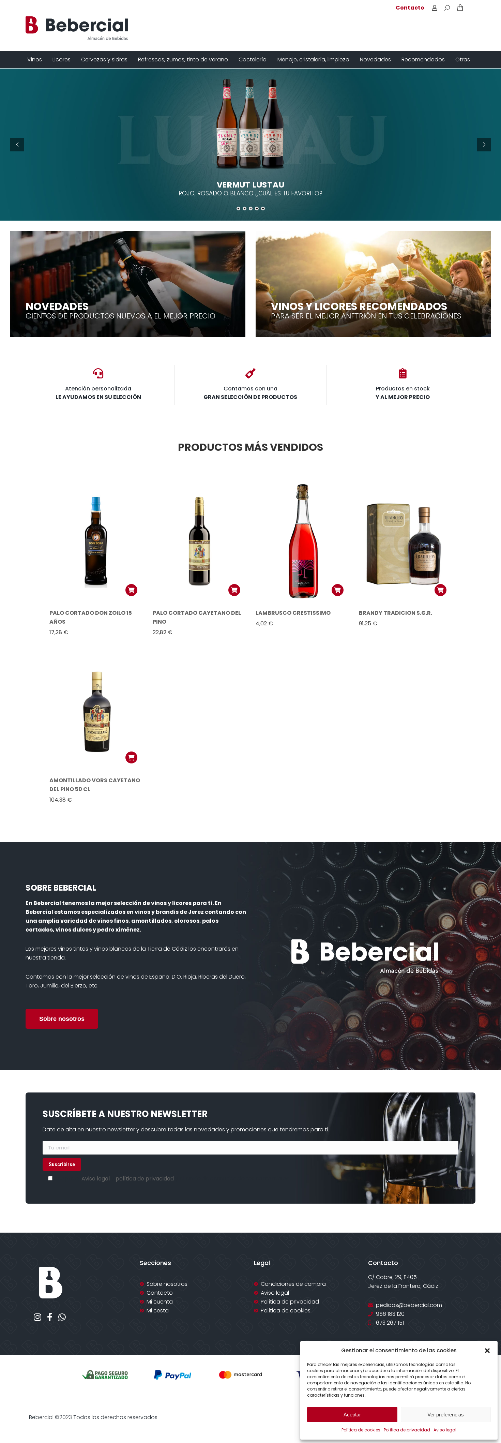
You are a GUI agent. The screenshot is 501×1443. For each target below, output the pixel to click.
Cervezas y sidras (104, 59)
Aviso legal (445, 1430)
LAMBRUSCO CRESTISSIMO (293, 613)
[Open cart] (460, 7)
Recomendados (423, 59)
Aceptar (352, 1414)
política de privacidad (145, 1178)
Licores (61, 59)
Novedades (375, 59)
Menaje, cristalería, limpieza (313, 59)
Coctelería (253, 59)
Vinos (34, 59)
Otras (462, 59)
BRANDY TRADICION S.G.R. (395, 613)
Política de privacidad (407, 1430)
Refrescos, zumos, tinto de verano (183, 59)
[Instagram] (37, 1317)
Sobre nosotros (62, 1018)
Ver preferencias (445, 1414)
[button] (487, 1350)
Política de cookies (360, 1430)
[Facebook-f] (50, 1317)
